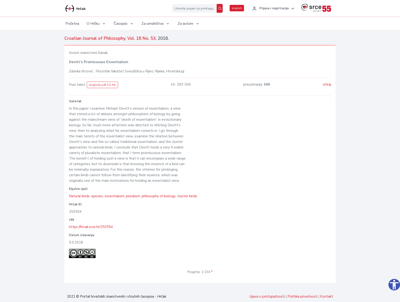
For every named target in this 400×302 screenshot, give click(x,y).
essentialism (114, 196)
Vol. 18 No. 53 (141, 38)
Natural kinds (79, 196)
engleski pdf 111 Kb (102, 85)
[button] (272, 8)
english (237, 8)
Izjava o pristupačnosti (267, 296)
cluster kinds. (187, 196)
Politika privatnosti (302, 296)
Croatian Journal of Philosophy (94, 38)
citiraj (327, 84)
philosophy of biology (159, 196)
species (97, 196)
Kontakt (326, 296)
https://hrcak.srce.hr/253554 (91, 227)
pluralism (133, 196)
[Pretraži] (220, 8)
